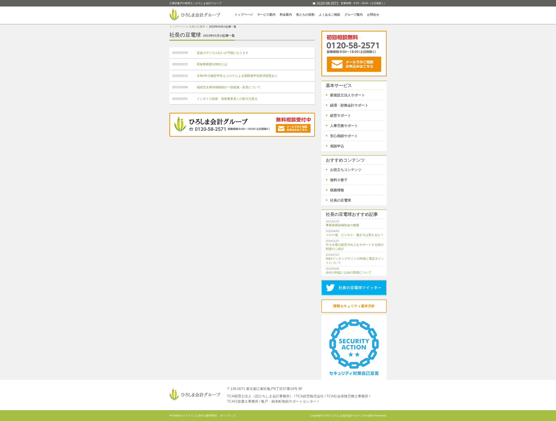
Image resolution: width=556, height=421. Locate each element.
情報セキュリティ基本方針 (354, 306)
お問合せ (373, 14)
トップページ (244, 14)
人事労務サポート (344, 126)
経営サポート (340, 115)
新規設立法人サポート (347, 95)
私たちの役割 (305, 14)
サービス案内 (266, 14)
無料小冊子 (339, 180)
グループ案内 (353, 14)
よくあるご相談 (329, 14)
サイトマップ (228, 415)
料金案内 (286, 14)
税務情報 (337, 190)
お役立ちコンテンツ (345, 170)
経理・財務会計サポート (349, 105)
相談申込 (337, 146)
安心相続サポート (344, 136)
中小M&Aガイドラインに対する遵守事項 (193, 415)
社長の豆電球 (197, 26)
